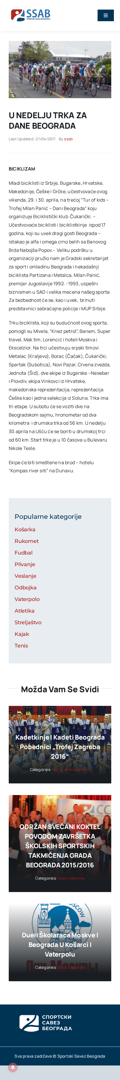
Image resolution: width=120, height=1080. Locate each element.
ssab (68, 138)
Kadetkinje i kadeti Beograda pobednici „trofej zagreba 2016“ (60, 747)
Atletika (25, 611)
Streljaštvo (28, 622)
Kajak (22, 634)
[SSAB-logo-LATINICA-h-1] (30, 8)
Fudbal (24, 553)
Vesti (56, 769)
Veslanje (25, 576)
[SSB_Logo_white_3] (45, 1010)
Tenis (21, 646)
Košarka (25, 529)
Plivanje (25, 564)
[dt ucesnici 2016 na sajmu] (60, 43)
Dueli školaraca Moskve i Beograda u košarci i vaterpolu (60, 945)
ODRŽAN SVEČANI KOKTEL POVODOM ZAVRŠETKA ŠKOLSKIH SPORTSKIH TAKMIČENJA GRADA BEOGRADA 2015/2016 (60, 845)
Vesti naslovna (76, 769)
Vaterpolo (27, 599)
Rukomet (27, 541)
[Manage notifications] (12, 1067)
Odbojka (26, 587)
